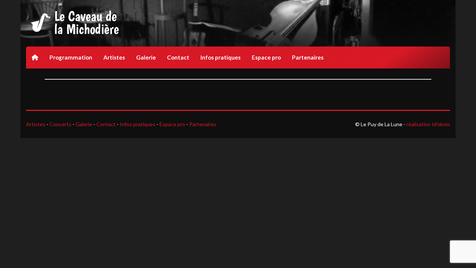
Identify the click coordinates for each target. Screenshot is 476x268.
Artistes (114, 57)
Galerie (146, 57)
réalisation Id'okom (428, 124)
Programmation (70, 57)
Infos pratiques (220, 57)
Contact (178, 57)
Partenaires (308, 57)
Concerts (60, 124)
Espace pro (266, 57)
